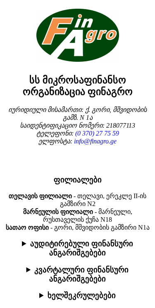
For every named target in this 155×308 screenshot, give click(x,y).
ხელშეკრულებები (82, 295)
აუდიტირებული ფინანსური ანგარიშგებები (81, 248)
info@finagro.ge (95, 141)
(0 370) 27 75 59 (97, 133)
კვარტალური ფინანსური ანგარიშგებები (81, 274)
